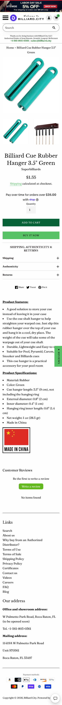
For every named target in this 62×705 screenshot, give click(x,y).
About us (9, 535)
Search (7, 530)
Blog (6, 591)
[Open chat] (55, 698)
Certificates (10, 568)
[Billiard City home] (31, 18)
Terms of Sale (12, 554)
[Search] (54, 28)
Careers (8, 582)
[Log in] (49, 18)
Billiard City (30, 697)
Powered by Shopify (48, 697)
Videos (7, 577)
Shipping (16, 183)
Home (10, 47)
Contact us (10, 573)
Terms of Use (12, 549)
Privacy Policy (12, 563)
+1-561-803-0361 (20, 40)
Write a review (31, 486)
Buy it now (31, 235)
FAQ (5, 587)
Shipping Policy (13, 559)
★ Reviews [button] (58, 356)
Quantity (31, 203)
